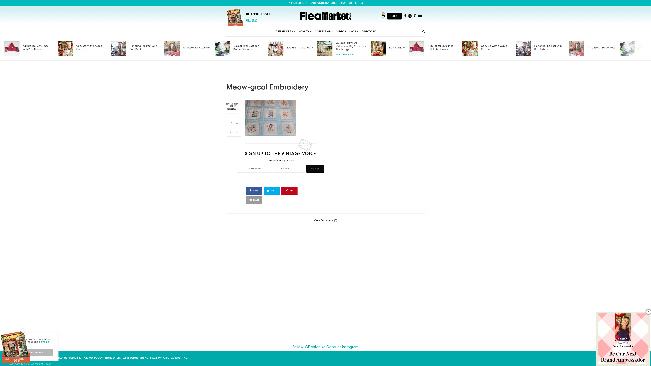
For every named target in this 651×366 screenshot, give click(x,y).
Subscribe (75, 358)
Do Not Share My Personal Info (160, 358)
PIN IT (282, 118)
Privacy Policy (93, 358)
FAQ (185, 358)
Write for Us (130, 358)
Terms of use (113, 358)
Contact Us (59, 358)
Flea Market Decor (232, 105)
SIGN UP (315, 168)
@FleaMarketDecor (321, 347)
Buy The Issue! (259, 14)
